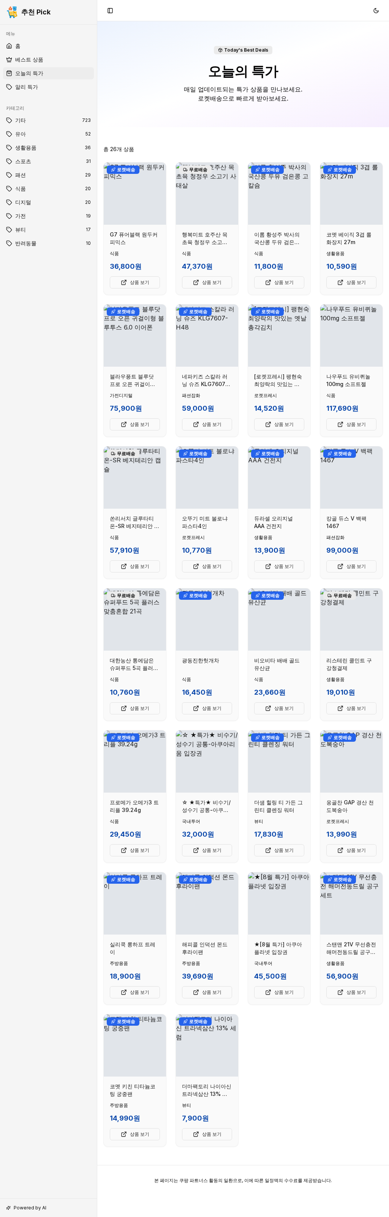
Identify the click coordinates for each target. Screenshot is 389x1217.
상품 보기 (139, 282)
